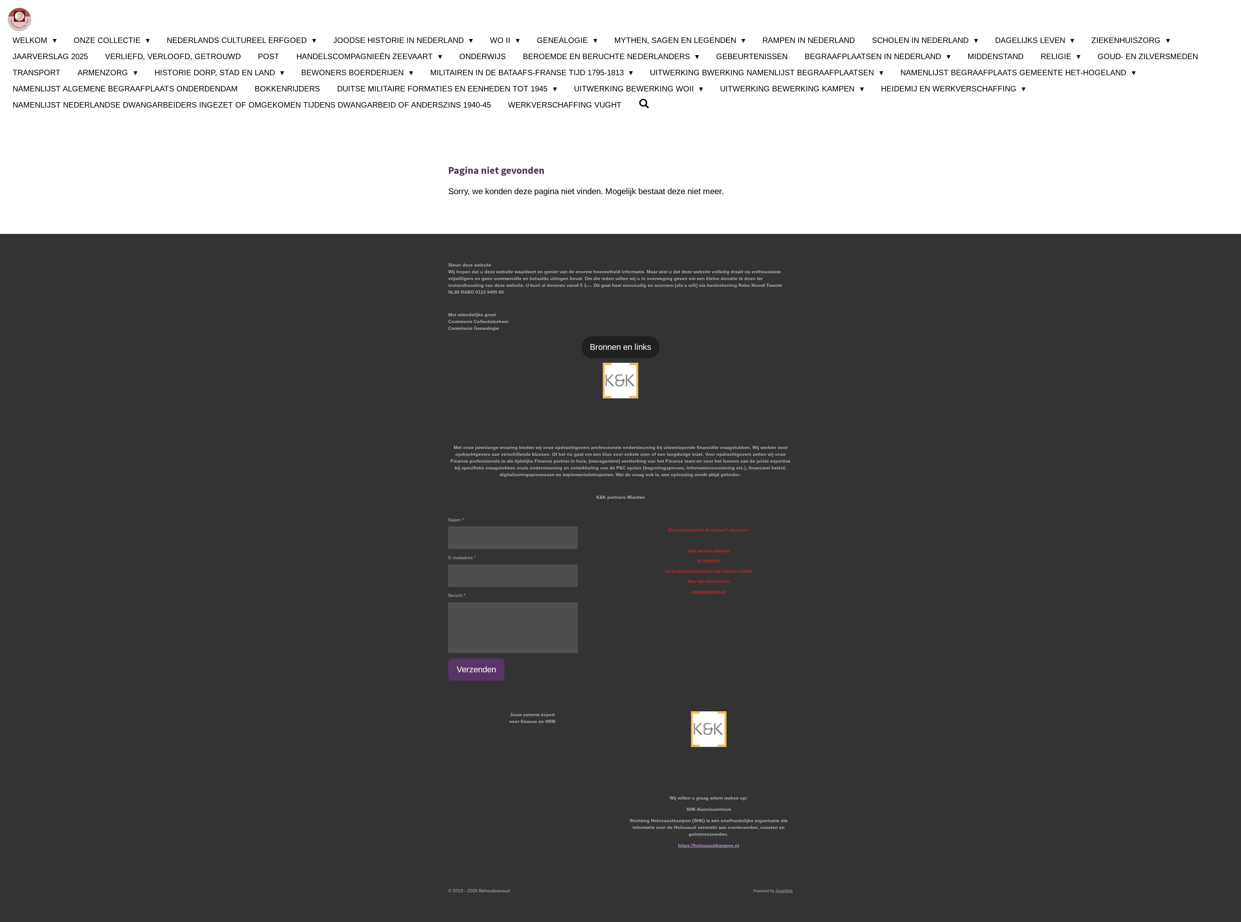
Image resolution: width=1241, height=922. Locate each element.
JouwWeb (784, 891)
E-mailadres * (462, 557)
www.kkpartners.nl (709, 592)
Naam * (455, 519)
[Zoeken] (644, 103)
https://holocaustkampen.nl (708, 845)
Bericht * (456, 595)
